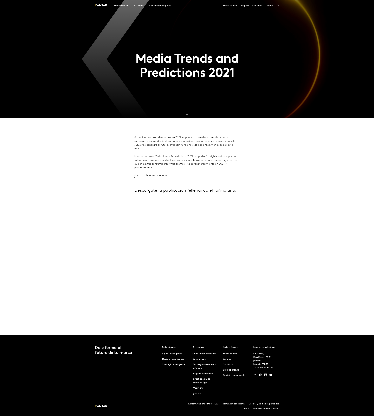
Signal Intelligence (172, 354)
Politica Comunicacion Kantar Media (261, 409)
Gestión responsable (234, 375)
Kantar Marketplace (160, 6)
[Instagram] (255, 375)
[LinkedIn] (265, 375)
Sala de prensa (231, 370)
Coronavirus (199, 359)
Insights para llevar (203, 373)
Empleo (245, 6)
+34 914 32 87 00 (264, 368)
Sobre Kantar (230, 6)
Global (269, 6)
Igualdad (197, 393)
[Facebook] (260, 375)
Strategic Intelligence (173, 364)
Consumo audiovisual (204, 354)
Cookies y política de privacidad (264, 404)
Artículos (138, 6)
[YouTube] (271, 375)
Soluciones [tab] (119, 6)
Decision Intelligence (173, 359)
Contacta (257, 6)
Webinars (198, 388)
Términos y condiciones (234, 404)
